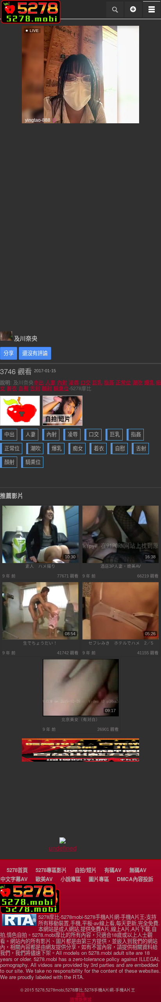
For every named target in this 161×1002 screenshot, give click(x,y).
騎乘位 (61, 388)
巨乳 (97, 382)
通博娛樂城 (80, 999)
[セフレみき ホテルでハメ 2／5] (120, 638)
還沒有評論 (35, 353)
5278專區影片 (51, 870)
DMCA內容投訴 (135, 879)
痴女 (78, 448)
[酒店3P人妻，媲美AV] (120, 561)
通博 (80, 994)
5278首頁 (17, 870)
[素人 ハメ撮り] (40, 561)
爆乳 (149, 382)
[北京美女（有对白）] (81, 714)
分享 (9, 353)
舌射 (35, 388)
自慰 (23, 388)
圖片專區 (99, 879)
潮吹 (137, 382)
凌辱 (74, 382)
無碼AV (138, 870)
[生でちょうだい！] (40, 638)
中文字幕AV (14, 879)
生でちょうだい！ (40, 643)
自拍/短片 (86, 870)
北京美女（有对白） (80, 719)
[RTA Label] (19, 923)
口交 (85, 382)
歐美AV (44, 879)
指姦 (109, 382)
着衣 (12, 388)
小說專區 (71, 879)
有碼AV (113, 870)
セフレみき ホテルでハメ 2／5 (120, 643)
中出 (39, 382)
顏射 (47, 388)
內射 (62, 382)
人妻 (50, 382)
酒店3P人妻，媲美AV (120, 566)
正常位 (123, 382)
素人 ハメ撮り (40, 566)
